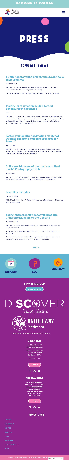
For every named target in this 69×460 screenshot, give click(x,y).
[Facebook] (34, 371)
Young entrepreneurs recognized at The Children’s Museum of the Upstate (32, 216)
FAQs (7, 436)
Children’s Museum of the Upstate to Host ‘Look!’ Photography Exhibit (33, 168)
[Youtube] (39, 371)
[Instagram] (30, 371)
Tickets (8, 420)
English (53, 458)
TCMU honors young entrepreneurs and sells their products (35, 78)
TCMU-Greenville (12, 445)
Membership (9, 424)
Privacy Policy (40, 457)
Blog (7, 449)
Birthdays (9, 440)
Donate (8, 428)
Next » (36, 247)
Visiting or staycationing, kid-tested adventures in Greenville (29, 107)
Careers (8, 432)
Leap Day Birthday (18, 192)
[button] (63, 12)
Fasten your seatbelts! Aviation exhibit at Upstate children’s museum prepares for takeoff (32, 138)
